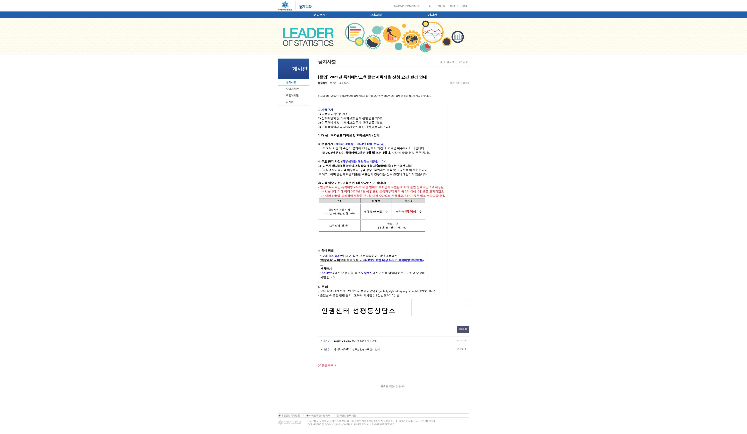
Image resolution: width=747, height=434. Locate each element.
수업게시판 (292, 88)
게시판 (432, 14)
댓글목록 (327, 365)
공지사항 (291, 82)
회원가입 (441, 6)
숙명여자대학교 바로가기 (409, 6)
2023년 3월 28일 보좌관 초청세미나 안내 (355, 340)
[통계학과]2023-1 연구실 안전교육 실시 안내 (357, 349)
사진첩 (290, 101)
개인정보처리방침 (290, 415)
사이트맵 (463, 6)
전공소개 (319, 14)
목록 (464, 329)
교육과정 (376, 14)
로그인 (452, 6)
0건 (334, 83)
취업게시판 (292, 95)
